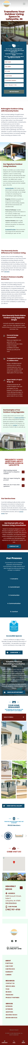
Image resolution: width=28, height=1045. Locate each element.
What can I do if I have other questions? (12, 485)
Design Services (11, 1018)
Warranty (9, 972)
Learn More (14, 652)
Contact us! (14, 546)
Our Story (9, 966)
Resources (10, 981)
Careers (8, 975)
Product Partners (12, 998)
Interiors (9, 1006)
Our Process (10, 969)
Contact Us (10, 983)
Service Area (10, 986)
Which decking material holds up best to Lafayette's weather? (12, 472)
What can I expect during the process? (12, 479)
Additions (9, 1012)
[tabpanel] (14, 760)
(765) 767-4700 (12, 909)
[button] (14, 862)
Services (9, 1004)
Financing (9, 995)
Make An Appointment (15, 692)
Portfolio (9, 963)
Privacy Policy (14, 1030)
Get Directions (11, 903)
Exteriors (9, 1009)
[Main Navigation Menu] (24, 4)
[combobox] (14, 85)
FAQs (7, 989)
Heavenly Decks (10, 888)
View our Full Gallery (14, 806)
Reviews (9, 992)
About (8, 961)
